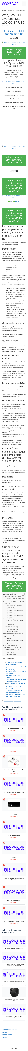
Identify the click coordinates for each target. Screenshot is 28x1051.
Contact (4, 1032)
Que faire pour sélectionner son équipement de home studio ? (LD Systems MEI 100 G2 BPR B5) (12, 647)
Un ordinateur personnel (12, 631)
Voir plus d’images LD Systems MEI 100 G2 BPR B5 (14, 52)
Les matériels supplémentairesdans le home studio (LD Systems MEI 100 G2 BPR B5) (13, 635)
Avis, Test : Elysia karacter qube (15, 670)
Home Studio (11, 10)
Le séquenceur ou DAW (12, 629)
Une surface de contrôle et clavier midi (15, 641)
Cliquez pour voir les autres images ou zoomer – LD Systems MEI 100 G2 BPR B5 (14, 185)
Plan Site (4, 1037)
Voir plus (17, 201)
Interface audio (10, 624)
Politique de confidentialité (9, 1029)
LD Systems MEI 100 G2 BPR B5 (12, 596)
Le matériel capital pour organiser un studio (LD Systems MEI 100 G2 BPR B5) (13, 620)
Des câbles (9, 638)
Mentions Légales (7, 1034)
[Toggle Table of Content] (22, 594)
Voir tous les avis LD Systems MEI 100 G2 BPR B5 (14, 160)
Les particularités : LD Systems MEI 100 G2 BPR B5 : (14, 602)
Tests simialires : (12, 654)
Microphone (9, 643)
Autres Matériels (20, 10)
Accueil (4, 10)
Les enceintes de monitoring (13, 627)
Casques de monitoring (12, 626)
